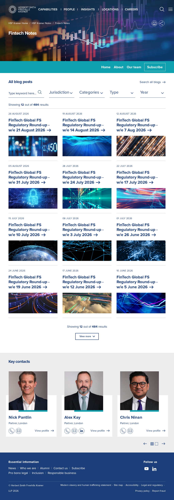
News (12, 468)
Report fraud (159, 491)
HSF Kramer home (18, 23)
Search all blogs (150, 82)
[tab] (152, 443)
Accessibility (132, 485)
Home (105, 67)
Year (144, 92)
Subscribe (155, 67)
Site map (118, 485)
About (118, 67)
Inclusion (38, 473)
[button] (162, 9)
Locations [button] (110, 9)
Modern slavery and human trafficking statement (85, 485)
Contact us (61, 468)
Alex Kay (72, 417)
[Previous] (145, 444)
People (69, 9)
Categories (89, 92)
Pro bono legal (18, 473)
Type (114, 92)
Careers (131, 9)
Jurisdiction (59, 92)
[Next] (163, 444)
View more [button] (85, 336)
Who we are (28, 468)
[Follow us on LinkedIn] (154, 469)
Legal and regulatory (152, 485)
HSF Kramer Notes (41, 23)
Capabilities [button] (47, 9)
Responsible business (62, 473)
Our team (134, 67)
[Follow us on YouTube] (146, 469)
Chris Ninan (131, 417)
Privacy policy (142, 491)
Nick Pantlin (20, 417)
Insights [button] (88, 9)
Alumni (44, 468)
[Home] (22, 9)
